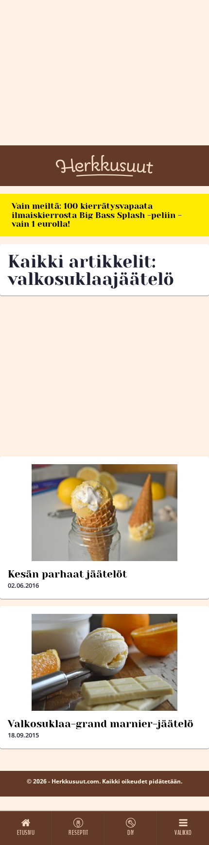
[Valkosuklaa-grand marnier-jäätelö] (104, 662)
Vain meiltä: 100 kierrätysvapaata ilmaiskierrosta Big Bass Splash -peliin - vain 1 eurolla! (97, 215)
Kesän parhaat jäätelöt (67, 574)
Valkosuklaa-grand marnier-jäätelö (100, 724)
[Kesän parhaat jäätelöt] (104, 512)
